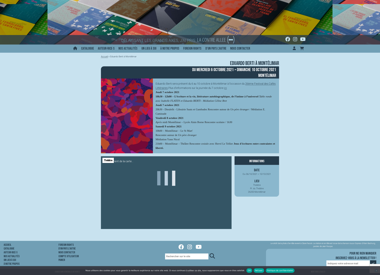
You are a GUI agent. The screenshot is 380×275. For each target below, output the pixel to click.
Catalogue (87, 48)
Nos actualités (127, 48)
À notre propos (169, 48)
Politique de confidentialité (280, 270)
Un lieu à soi (148, 48)
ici (225, 87)
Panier (61, 260)
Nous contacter (240, 48)
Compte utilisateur (68, 256)
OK (249, 270)
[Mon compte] (294, 49)
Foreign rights (192, 48)
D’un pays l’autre (215, 48)
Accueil (104, 56)
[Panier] (302, 49)
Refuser (259, 270)
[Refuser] (376, 270)
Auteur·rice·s (106, 48)
